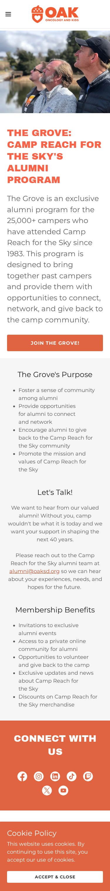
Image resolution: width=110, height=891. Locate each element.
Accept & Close (55, 877)
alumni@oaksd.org (34, 571)
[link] (55, 14)
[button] (10, 14)
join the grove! (55, 343)
